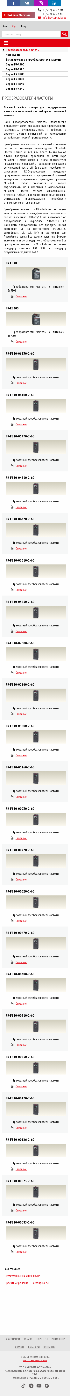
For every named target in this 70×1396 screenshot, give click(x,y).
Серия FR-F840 (15, 84)
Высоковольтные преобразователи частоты (33, 59)
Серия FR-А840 (15, 89)
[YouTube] (39, 1385)
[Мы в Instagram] (41, 3)
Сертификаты (41, 1283)
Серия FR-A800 (15, 64)
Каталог (28, 1339)
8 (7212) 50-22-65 (53, 14)
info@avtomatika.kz (54, 17)
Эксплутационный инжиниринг (22, 1276)
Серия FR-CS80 (15, 69)
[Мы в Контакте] (27, 3)
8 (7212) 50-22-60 (53, 10)
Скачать (19, 1347)
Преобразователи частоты (22, 50)
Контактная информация (35, 1360)
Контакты (49, 1347)
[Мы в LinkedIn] (54, 3)
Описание (21, 296)
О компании (12, 1339)
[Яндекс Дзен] (46, 1385)
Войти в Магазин (18, 15)
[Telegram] (31, 1385)
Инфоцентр (58, 1339)
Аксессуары (13, 55)
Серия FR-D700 (15, 74)
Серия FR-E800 (15, 79)
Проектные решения (16, 1283)
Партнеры (42, 1339)
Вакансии (34, 1347)
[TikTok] (23, 1385)
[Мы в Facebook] (13, 3)
